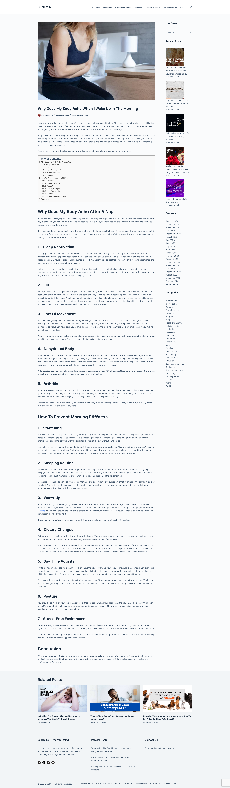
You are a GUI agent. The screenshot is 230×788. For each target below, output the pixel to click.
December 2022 (173, 262)
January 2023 (172, 259)
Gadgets (169, 316)
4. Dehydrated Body (52, 172)
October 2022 (172, 268)
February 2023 (172, 256)
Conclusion (46, 199)
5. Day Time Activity (52, 191)
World (168, 386)
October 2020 (172, 281)
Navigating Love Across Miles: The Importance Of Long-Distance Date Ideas (177, 169)
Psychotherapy (172, 351)
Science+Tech (172, 357)
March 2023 (171, 253)
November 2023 (173, 227)
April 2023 (170, 249)
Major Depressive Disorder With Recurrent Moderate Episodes (178, 103)
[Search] (191, 7)
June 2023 (170, 243)
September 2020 (173, 284)
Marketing (170, 332)
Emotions (170, 313)
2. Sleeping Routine (52, 183)
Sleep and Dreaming (80, 115)
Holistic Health (153, 7)
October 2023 (172, 230)
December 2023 (173, 224)
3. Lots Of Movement (53, 170)
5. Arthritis (49, 175)
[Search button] (190, 32)
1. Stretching (49, 181)
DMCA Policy (155, 784)
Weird (168, 383)
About (117, 784)
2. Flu (47, 167)
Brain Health (171, 304)
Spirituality (139, 7)
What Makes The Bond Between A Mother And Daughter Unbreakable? (176, 70)
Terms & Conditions (104, 784)
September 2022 (173, 271)
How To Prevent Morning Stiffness (55, 178)
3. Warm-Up (50, 186)
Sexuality (170, 360)
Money (169, 345)
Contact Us (128, 784)
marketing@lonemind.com (162, 748)
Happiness (96, 7)
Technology (171, 373)
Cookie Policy (141, 784)
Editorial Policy (169, 784)
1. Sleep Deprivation (51, 165)
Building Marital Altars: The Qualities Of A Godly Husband (178, 136)
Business (169, 307)
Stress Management (123, 7)
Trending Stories (170, 7)
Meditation (107, 7)
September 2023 (173, 234)
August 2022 (171, 275)
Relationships (172, 354)
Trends (169, 380)
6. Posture (49, 194)
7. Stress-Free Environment (55, 196)
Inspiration (170, 329)
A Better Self (171, 300)
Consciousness (172, 310)
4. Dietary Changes (52, 189)
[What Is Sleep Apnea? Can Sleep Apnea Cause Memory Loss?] (115, 698)
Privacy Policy (87, 784)
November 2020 (173, 278)
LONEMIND (46, 7)
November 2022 (173, 265)
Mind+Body (171, 342)
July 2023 (170, 240)
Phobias (169, 348)
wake (42, 510)
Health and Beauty (174, 323)
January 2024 (172, 221)
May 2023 (170, 246)
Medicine (170, 335)
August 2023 (171, 237)
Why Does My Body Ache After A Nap (56, 162)
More (182, 7)
